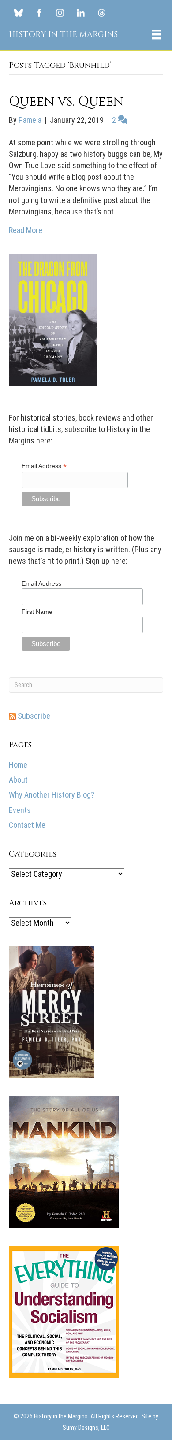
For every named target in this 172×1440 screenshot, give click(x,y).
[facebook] (39, 12)
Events (20, 810)
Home (18, 764)
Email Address (44, 466)
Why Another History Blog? (51, 794)
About (18, 779)
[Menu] (157, 34)
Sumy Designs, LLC (86, 1427)
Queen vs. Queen (66, 102)
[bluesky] (19, 12)
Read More (25, 230)
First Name (37, 611)
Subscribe (33, 715)
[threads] (101, 12)
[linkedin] (80, 12)
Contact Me (27, 825)
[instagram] (60, 12)
